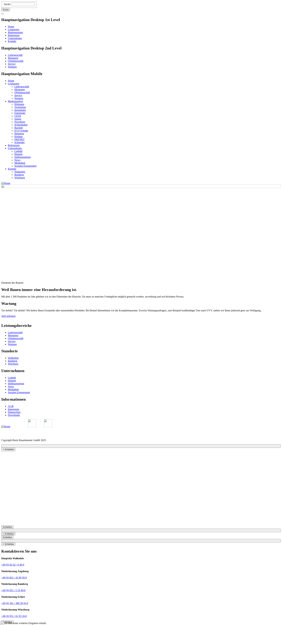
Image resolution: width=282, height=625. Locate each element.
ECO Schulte (21, 130)
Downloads (14, 415)
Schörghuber (21, 124)
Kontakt (12, 41)
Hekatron (19, 133)
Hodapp (18, 136)
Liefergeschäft (15, 55)
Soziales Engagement (25, 165)
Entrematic (19, 113)
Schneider (19, 142)
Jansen (17, 118)
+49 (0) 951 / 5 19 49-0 (13, 590)
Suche (7, 4)
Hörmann (19, 104)
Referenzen (14, 35)
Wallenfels (19, 171)
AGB (11, 406)
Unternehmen (15, 38)
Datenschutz (14, 412)
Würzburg (19, 177)
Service (12, 64)
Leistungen (13, 29)
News (17, 160)
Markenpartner (15, 32)
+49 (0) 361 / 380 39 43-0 (14, 603)
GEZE (17, 116)
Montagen (13, 58)
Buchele (18, 127)
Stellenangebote (22, 157)
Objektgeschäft (15, 61)
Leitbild (18, 151)
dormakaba (20, 110)
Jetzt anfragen (8, 316)
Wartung (12, 66)
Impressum (13, 409)
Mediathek (19, 163)
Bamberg (19, 174)
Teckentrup (20, 107)
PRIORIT (19, 139)
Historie (18, 154)
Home (11, 26)
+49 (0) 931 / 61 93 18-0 (14, 616)
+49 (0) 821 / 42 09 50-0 (14, 577)
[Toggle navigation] (2, 13)
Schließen (7, 527)
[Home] (5, 183)
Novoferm (19, 121)
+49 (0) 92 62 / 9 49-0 (12, 564)
